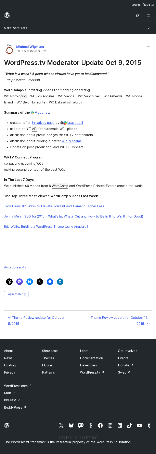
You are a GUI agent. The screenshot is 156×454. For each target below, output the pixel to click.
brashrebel (75, 123)
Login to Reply (16, 294)
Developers (88, 365)
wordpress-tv (15, 267)
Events (123, 358)
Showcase (50, 351)
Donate (125, 365)
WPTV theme (72, 141)
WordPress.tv (92, 372)
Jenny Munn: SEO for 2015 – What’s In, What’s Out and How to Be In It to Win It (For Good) (73, 216)
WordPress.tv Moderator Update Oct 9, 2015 (72, 63)
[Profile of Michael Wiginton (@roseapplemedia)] (9, 50)
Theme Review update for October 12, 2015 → (119, 320)
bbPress (12, 400)
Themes (48, 358)
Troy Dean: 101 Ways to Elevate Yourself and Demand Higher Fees (54, 206)
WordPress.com (18, 386)
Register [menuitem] (148, 4)
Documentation (91, 358)
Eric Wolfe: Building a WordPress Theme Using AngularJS (46, 226)
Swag (124, 372)
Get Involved (128, 351)
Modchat (42, 112)
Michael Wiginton (30, 47)
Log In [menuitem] (136, 4)
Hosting (10, 365)
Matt (9, 393)
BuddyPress (15, 407)
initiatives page (43, 123)
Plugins (47, 365)
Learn (84, 351)
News (8, 358)
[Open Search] (137, 15)
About (8, 351)
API (34, 129)
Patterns (48, 372)
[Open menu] (149, 15)
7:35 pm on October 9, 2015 (32, 51)
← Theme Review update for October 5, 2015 (36, 320)
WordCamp (60, 186)
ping (24, 96)
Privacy (9, 372)
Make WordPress (15, 28)
